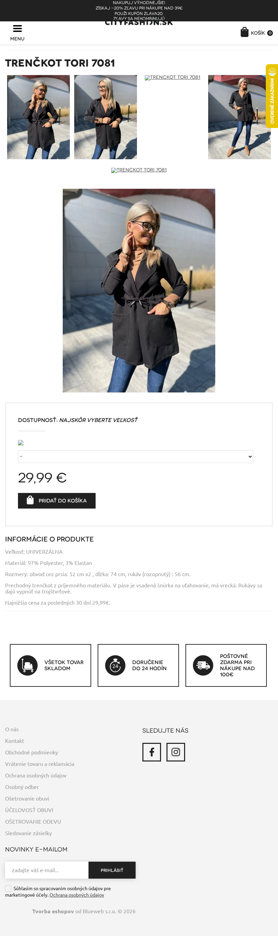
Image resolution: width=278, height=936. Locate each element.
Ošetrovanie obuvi (27, 798)
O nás (12, 729)
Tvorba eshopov (53, 911)
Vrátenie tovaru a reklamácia (39, 764)
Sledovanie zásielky (28, 833)
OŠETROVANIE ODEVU (33, 822)
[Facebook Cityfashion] (151, 752)
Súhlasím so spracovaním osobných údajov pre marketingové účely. (58, 892)
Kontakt (14, 741)
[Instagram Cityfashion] (175, 752)
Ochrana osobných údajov (35, 775)
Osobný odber (22, 787)
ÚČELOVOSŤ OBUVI (29, 810)
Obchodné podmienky (31, 752)
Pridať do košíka (63, 501)
